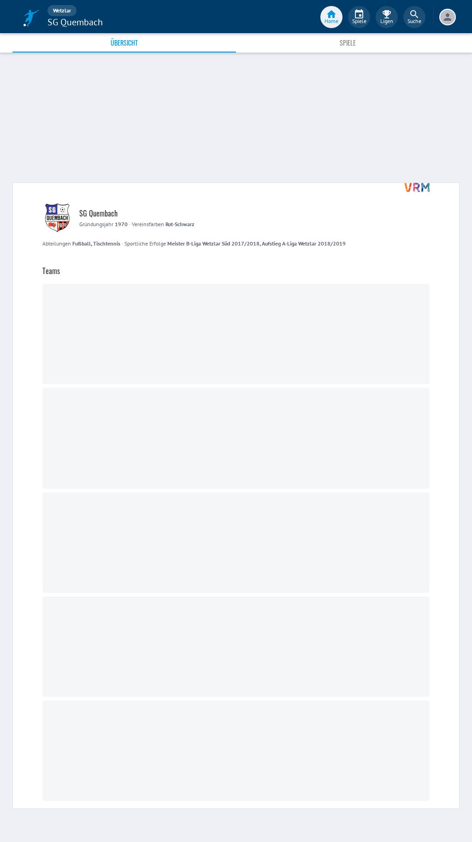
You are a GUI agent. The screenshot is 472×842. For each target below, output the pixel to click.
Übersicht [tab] (124, 42)
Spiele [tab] (348, 42)
